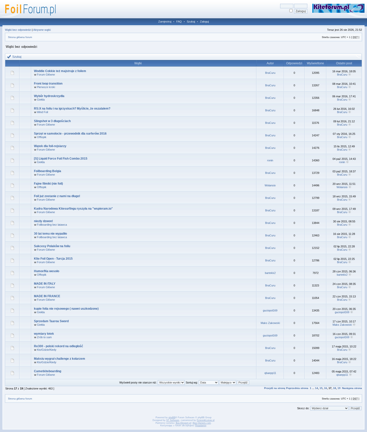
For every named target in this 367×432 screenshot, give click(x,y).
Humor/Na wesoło (46, 271)
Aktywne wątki (42, 29)
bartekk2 (270, 272)
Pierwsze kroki (46, 87)
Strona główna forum (20, 37)
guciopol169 (270, 310)
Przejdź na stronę (274, 388)
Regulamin (200, 425)
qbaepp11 (270, 372)
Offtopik (41, 137)
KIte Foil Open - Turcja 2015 (53, 258)
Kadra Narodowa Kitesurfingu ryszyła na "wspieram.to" (73, 208)
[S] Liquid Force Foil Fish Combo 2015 (60, 158)
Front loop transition (48, 83)
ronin (270, 160)
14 (316, 388)
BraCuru (270, 72)
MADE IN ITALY (44, 283)
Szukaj (191, 21)
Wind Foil (42, 112)
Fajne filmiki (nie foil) (48, 183)
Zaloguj (204, 21)
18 (334, 388)
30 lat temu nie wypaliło (50, 233)
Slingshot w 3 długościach (52, 121)
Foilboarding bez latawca (52, 224)
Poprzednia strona (297, 388)
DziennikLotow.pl (205, 420)
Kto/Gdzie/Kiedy (46, 349)
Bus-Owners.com (202, 423)
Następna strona (352, 388)
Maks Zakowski (270, 322)
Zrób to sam (44, 337)
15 (321, 388)
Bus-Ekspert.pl (183, 423)
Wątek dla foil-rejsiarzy (50, 146)
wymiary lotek (44, 333)
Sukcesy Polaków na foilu (52, 246)
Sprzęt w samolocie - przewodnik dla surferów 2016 (70, 133)
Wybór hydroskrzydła (49, 96)
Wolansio (270, 185)
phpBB (172, 417)
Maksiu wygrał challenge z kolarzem (59, 358)
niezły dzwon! (43, 221)
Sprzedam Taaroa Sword (51, 321)
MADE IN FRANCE (47, 296)
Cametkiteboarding (47, 371)
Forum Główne (46, 74)
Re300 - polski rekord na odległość (58, 346)
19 (339, 388)
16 (325, 388)
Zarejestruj (164, 21)
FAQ (179, 21)
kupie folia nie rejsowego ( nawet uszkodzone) (66, 308)
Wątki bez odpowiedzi (18, 29)
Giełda (41, 99)
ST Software (172, 420)
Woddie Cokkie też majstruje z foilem (60, 71)
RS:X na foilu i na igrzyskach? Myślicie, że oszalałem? (72, 108)
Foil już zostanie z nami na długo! (57, 196)
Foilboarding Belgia (47, 171)
